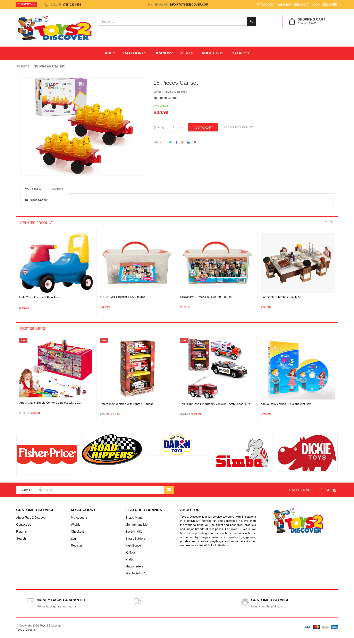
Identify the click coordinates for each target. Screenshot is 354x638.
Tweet (170, 142)
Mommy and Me (136, 524)
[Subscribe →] (169, 490)
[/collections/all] (46, 454)
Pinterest (194, 142)
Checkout (77, 531)
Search (21, 538)
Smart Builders (135, 538)
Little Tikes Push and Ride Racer (40, 297)
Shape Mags (133, 517)
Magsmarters (134, 566)
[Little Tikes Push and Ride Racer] (56, 263)
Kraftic (129, 559)
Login (316, 4)
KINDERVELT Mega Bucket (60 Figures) (206, 296)
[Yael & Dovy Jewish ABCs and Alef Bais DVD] (298, 368)
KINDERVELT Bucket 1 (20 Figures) (123, 296)
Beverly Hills (133, 531)
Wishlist (284, 4)
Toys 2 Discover (175, 91)
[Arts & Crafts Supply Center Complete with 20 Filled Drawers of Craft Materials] (56, 369)
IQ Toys (130, 552)
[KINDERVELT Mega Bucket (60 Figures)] (217, 263)
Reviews (57, 188)
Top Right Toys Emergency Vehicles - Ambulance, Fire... (216, 403)
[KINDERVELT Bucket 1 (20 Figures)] (137, 263)
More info (33, 188)
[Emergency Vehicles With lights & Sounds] (137, 368)
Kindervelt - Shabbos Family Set (281, 297)
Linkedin (188, 142)
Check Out (301, 4)
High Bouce (133, 545)
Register (330, 4)
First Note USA (135, 573)
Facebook (176, 142)
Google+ (182, 142)
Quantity (158, 127)
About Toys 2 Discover (31, 517)
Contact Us (23, 524)
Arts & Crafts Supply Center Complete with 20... (50, 402)
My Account (266, 4)
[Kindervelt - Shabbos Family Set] (298, 262)
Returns (21, 531)
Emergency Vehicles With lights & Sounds (126, 403)
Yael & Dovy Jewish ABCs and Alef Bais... (287, 403)
